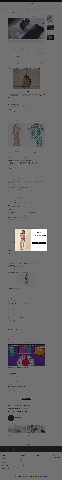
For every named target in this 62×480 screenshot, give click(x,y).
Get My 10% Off (39, 242)
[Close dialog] (46, 229)
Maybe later (39, 245)
